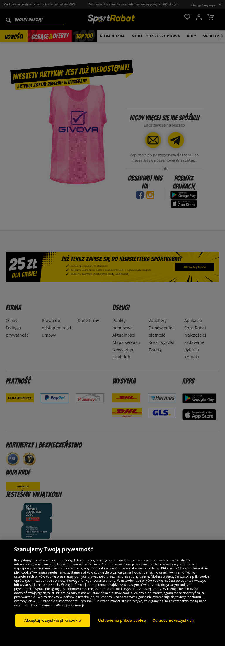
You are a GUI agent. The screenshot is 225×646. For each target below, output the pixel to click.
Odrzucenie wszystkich (173, 620)
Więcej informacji (70, 605)
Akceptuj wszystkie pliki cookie (52, 620)
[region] (112, 593)
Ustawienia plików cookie (122, 620)
